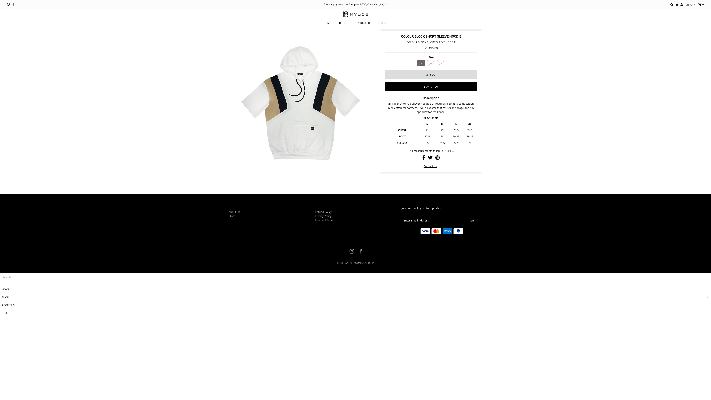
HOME (327, 22)
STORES (382, 22)
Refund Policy (323, 212)
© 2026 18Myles (344, 263)
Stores (232, 216)
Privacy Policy (323, 216)
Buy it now (431, 86)
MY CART (694, 4)
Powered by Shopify (364, 263)
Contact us (430, 166)
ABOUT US (364, 22)
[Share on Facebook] (423, 158)
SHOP (342, 22)
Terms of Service (325, 220)
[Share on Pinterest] (437, 158)
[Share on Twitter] (430, 158)
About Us (234, 212)
